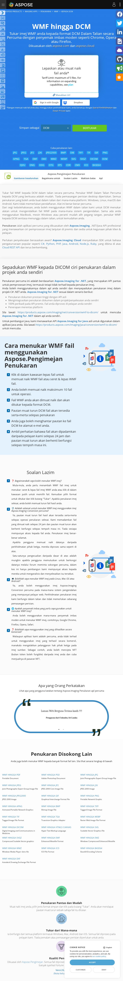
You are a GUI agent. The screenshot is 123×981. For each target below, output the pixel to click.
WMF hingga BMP (50, 806)
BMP (63, 152)
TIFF (81, 152)
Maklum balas (88, 178)
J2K (40, 152)
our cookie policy (99, 956)
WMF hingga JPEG (11, 785)
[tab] (59, 728)
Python (50, 243)
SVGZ (83, 158)
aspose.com (60, 46)
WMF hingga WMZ (12, 848)
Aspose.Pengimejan (32, 962)
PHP (58, 243)
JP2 (32, 152)
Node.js (84, 243)
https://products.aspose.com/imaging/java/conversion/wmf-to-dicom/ (76, 324)
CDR (68, 165)
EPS (60, 165)
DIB (72, 152)
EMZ (44, 158)
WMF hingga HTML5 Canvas (56, 827)
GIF (96, 152)
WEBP (64, 158)
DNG (32, 165)
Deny (104, 970)
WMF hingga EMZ (89, 837)
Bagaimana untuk (51, 178)
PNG (105, 152)
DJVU (22, 165)
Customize (81, 970)
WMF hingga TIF (10, 816)
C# (42, 243)
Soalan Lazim (70, 178)
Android (73, 243)
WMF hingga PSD (50, 774)
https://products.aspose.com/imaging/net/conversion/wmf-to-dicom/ (58, 312)
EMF (35, 158)
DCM (46, 128)
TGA (26, 158)
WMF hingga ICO (50, 848)
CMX (77, 165)
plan (70, 84)
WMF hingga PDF (11, 774)
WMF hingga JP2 (50, 785)
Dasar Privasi (59, 110)
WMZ (53, 158)
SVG (74, 158)
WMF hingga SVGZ (12, 837)
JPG (15, 152)
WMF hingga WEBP (90, 816)
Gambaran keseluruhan (26, 178)
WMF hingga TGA (50, 816)
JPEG (23, 152)
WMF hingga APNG (12, 806)
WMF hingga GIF (50, 795)
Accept (92, 962)
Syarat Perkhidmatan (103, 107)
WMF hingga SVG (89, 827)
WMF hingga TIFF (89, 806)
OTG (51, 165)
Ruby (93, 243)
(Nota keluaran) (61, 973)
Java (64, 243)
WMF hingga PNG (89, 795)
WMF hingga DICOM (13, 827)
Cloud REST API (11, 247)
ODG (41, 165)
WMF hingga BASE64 (91, 848)
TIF (88, 152)
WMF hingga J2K (89, 785)
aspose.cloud (85, 46)
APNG (16, 158)
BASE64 (97, 165)
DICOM (94, 158)
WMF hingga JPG (89, 774)
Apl (101, 178)
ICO (86, 165)
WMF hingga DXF (11, 858)
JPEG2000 (51, 152)
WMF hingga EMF (50, 837)
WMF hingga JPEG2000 (14, 795)
